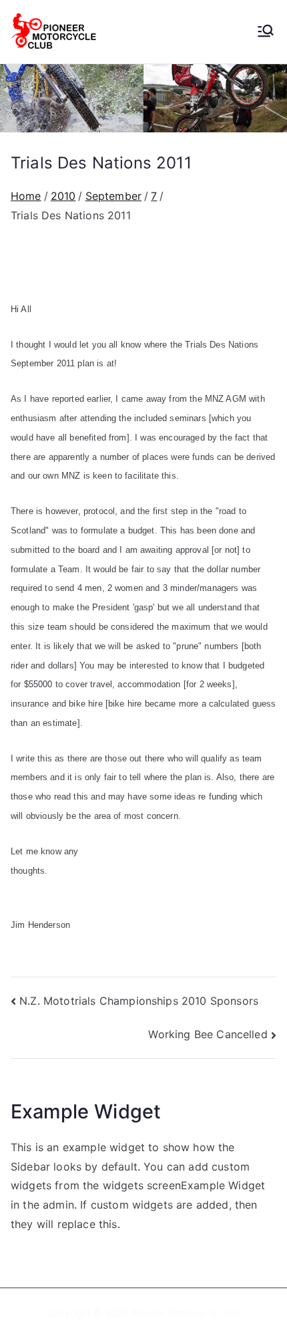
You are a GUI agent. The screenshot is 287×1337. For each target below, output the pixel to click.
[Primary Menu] (265, 32)
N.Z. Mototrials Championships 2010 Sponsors (138, 1000)
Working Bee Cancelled (207, 1034)
